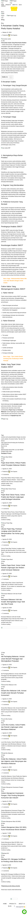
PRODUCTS (12, 903)
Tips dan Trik (21, 439)
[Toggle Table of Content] (10, 77)
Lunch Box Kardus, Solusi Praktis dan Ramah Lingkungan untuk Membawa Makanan (13, 727)
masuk (9, 889)
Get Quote (14, 7)
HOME (5, 903)
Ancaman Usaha (13, 439)
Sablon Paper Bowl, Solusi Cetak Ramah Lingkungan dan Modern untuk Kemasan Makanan (13, 567)
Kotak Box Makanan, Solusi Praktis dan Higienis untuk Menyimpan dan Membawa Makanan (14, 761)
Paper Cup (12, 409)
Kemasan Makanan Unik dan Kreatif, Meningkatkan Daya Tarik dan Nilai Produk (13, 602)
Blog (2, 23)
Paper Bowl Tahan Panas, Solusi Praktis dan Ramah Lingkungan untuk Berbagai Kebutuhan (13, 497)
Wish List (14, 9)
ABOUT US (22, 903)
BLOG (9, 906)
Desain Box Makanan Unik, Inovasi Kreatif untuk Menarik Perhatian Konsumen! (13, 693)
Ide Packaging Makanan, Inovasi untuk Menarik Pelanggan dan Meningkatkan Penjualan (13, 659)
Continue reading (5, 485)
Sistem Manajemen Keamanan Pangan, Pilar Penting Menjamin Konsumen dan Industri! (12, 795)
